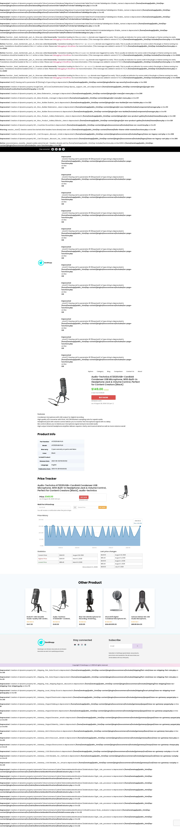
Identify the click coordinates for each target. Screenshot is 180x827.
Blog (108, 371)
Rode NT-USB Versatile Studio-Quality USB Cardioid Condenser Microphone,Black (37, 620)
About (140, 371)
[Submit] (137, 646)
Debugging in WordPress (62, 39)
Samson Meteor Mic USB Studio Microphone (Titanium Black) (140, 619)
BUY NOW (103, 397)
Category (100, 371)
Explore (90, 371)
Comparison (118, 371)
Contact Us (130, 371)
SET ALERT (102, 507)
